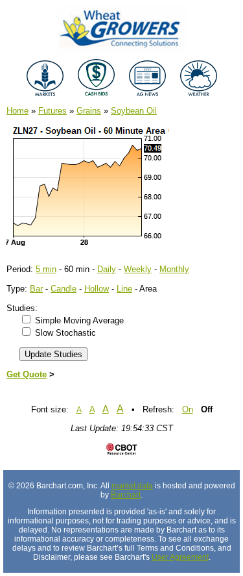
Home (17, 111)
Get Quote (26, 374)
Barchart (126, 494)
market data (132, 485)
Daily (106, 269)
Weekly (138, 269)
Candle (63, 289)
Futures (52, 111)
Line (124, 289)
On (187, 409)
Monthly (174, 269)
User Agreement (180, 557)
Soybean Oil (134, 111)
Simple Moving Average (79, 320)
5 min (46, 269)
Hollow (96, 289)
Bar (36, 289)
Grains (88, 111)
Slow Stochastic (65, 333)
